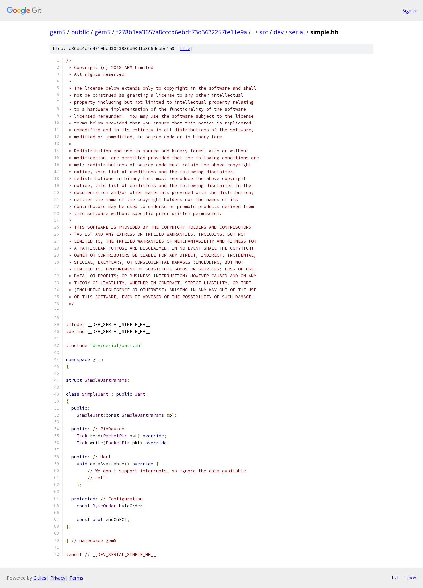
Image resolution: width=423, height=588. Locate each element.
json (411, 578)
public (80, 32)
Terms (76, 578)
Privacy (57, 578)
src (263, 32)
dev (279, 32)
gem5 (57, 32)
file (185, 48)
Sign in (409, 10)
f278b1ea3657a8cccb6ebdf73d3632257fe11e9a (181, 32)
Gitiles (39, 578)
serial (297, 32)
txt (395, 578)
